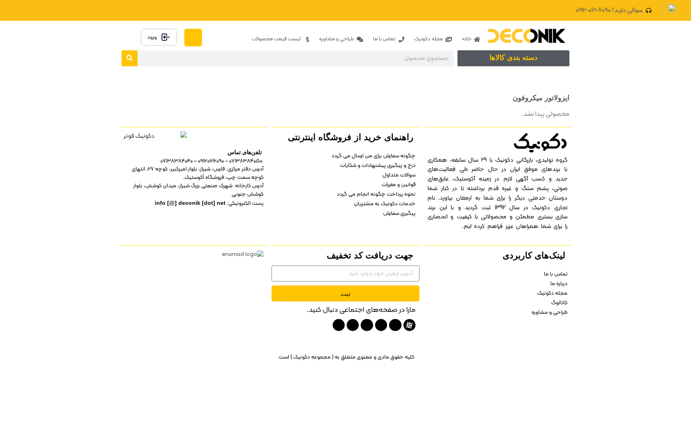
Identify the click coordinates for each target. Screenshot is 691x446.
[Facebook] (78, 10)
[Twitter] (64, 10)
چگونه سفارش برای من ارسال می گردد (373, 156)
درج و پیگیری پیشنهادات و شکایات (377, 165)
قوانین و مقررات (398, 184)
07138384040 (176, 161)
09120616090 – (208, 161)
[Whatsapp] (339, 325)
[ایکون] (409, 325)
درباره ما (558, 283)
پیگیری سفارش (399, 213)
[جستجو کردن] (130, 58)
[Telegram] (50, 10)
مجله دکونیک (552, 293)
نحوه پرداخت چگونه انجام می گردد (376, 194)
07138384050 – (244, 161)
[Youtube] (395, 325)
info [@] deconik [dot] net (190, 203)
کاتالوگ (559, 303)
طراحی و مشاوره (549, 312)
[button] (554, 56)
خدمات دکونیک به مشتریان (384, 204)
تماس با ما (555, 274)
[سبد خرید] (193, 37)
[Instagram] (36, 10)
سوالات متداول (398, 175)
